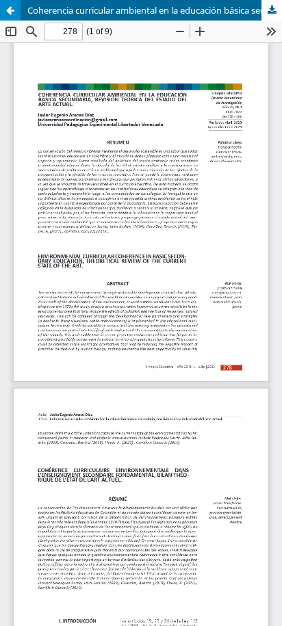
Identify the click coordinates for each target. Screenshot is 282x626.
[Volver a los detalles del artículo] (10, 10)
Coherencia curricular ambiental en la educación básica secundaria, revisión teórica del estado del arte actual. (154, 10)
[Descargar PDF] (271, 10)
